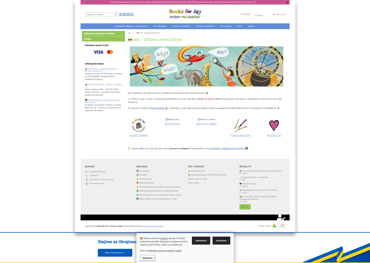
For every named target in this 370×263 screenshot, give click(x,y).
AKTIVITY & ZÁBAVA (206, 123)
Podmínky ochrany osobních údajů (165, 250)
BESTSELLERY (274, 135)
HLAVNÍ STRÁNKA (139, 135)
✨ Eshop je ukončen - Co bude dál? (253, 177)
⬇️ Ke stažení (141, 175)
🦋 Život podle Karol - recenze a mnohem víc (103, 85)
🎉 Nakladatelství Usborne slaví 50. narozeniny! (258, 190)
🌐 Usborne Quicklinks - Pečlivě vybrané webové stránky (158, 195)
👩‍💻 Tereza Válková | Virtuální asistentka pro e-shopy (102, 101)
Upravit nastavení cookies (153, 226)
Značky (87, 38)
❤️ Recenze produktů (145, 183)
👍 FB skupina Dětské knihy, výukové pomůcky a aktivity (158, 187)
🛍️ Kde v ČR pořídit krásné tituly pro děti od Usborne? (260, 171)
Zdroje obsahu (193, 183)
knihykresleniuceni (96, 183)
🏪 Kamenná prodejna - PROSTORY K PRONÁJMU (207, 175)
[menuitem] (131, 26)
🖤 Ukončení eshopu (247, 183)
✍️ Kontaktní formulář (196, 171)
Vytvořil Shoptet (264, 226)
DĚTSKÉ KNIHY (172, 123)
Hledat (115, 14)
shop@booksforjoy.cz (97, 171)
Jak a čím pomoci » (115, 252)
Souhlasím (221, 240)
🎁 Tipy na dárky (142, 171)
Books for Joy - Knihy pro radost (101, 179)
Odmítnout (201, 240)
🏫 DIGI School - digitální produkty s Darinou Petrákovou (101, 70)
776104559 (93, 175)
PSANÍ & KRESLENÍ (240, 135)
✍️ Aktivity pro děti (143, 179)
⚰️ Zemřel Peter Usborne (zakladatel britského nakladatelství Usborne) (257, 197)
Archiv (245, 207)
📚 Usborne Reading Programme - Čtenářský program (157, 191)
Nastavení (147, 257)
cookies (163, 238)
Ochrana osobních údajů (197, 179)
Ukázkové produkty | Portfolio (99, 33)
